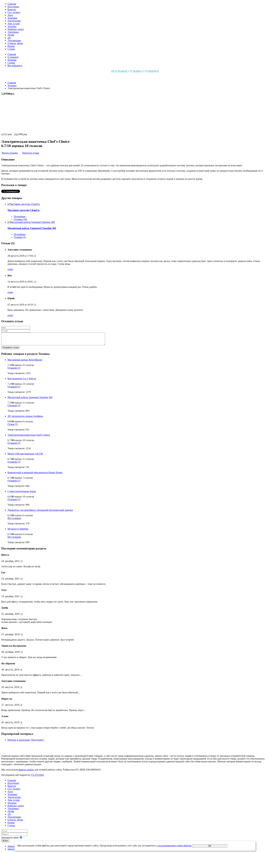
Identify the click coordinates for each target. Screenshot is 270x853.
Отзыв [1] (13, 424)
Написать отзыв (30, 153)
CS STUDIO (37, 775)
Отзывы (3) (20, 237)
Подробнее (19, 216)
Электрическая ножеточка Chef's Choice (29, 435)
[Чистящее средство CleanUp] (24, 204)
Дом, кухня (14, 23)
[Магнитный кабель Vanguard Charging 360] (31, 222)
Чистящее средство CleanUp (24, 210)
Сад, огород (14, 12)
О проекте (13, 57)
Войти (5, 841)
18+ (9, 37)
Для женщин (14, 40)
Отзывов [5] (14, 386)
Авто (10, 15)
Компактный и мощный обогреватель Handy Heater (35, 472)
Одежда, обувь (15, 43)
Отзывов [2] (14, 368)
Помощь (12, 60)
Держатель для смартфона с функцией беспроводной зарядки (40, 510)
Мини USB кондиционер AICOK (25, 453)
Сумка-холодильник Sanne (22, 491)
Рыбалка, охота (16, 29)
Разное (11, 46)
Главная (12, 4)
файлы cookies (26, 769)
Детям (11, 35)
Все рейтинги (15, 65)
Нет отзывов (14, 518)
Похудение (13, 6)
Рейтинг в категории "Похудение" (26, 740)
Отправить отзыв (10, 347)
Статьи (11, 49)
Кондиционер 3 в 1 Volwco (22, 378)
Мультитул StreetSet (18, 528)
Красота (12, 9)
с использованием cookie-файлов (173, 845)
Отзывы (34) (20, 219)
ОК (209, 846)
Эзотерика (13, 32)
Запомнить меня (10, 837)
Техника (12, 26)
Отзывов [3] (14, 405)
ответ (10, 269)
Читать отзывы (10, 153)
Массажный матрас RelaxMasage (25, 359)
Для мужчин (14, 20)
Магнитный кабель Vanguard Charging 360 (32, 228)
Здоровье (12, 18)
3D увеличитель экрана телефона (25, 416)
